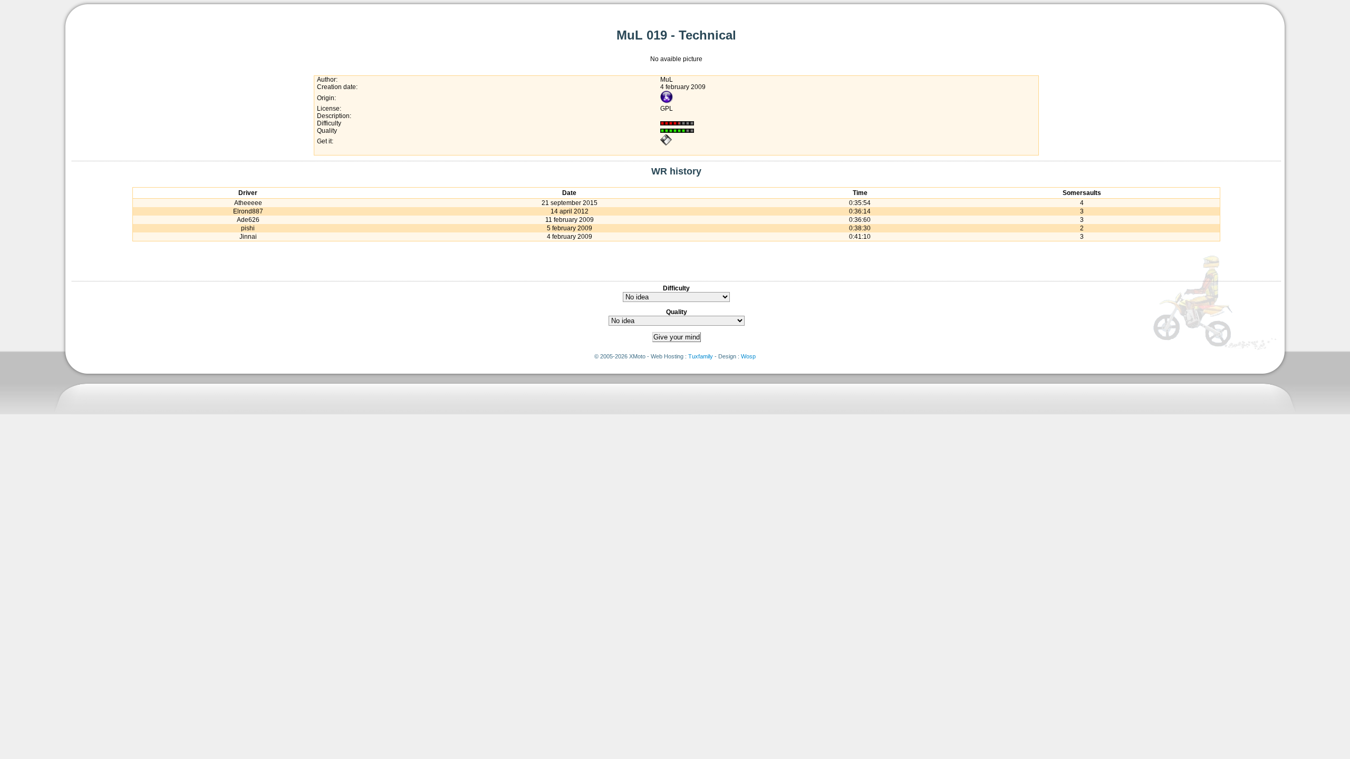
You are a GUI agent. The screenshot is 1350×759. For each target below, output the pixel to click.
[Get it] (666, 144)
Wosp (748, 356)
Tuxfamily (700, 356)
